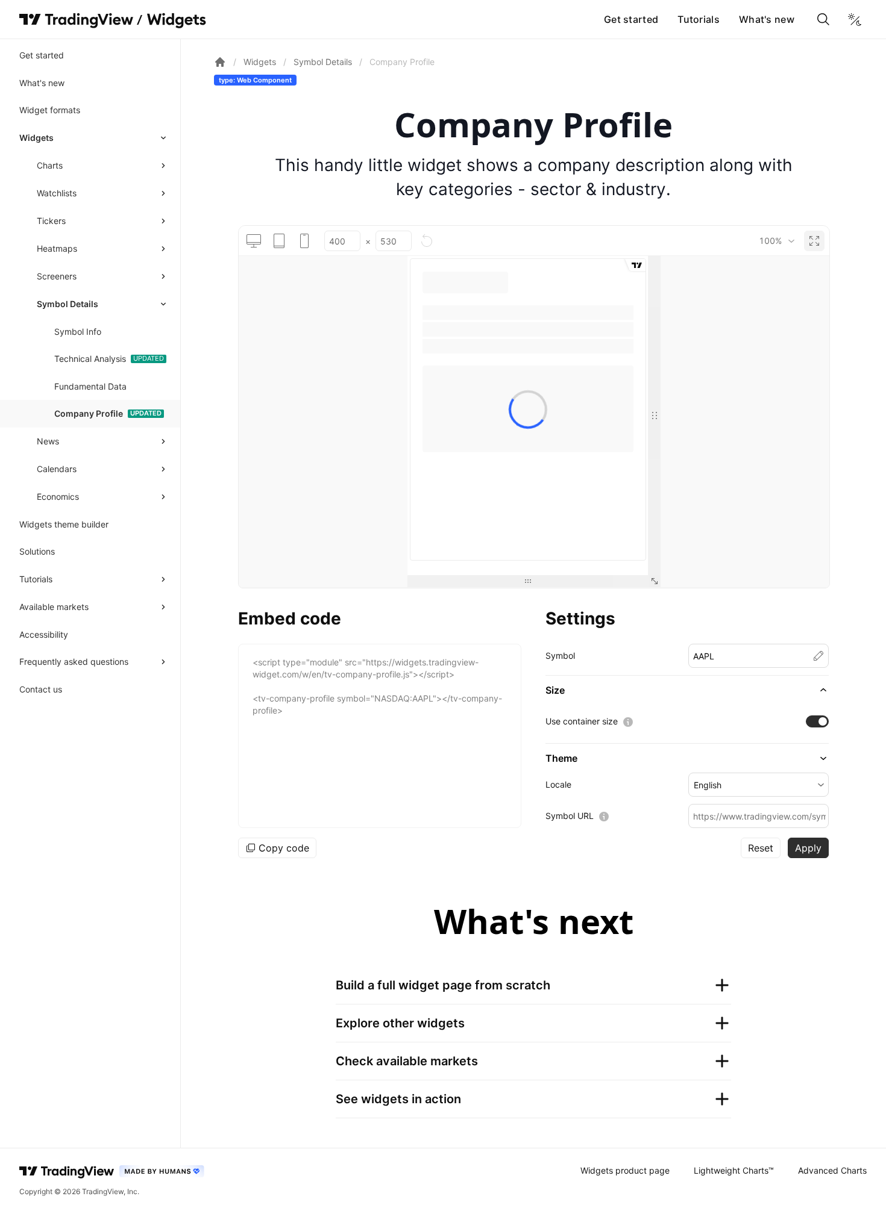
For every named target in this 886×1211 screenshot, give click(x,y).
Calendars (57, 469)
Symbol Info (77, 331)
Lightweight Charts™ (734, 1170)
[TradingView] (76, 19)
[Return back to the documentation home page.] (220, 62)
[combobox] (776, 241)
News (48, 441)
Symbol (560, 655)
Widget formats (49, 110)
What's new (766, 19)
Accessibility (43, 634)
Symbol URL (569, 816)
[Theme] (855, 19)
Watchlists (57, 193)
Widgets (36, 137)
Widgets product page (625, 1170)
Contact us (40, 689)
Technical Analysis (90, 358)
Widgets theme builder (63, 524)
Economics (58, 496)
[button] (687, 690)
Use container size (581, 721)
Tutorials (698, 19)
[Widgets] (175, 21)
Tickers (51, 221)
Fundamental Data (90, 386)
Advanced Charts (832, 1170)
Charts (50, 165)
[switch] (817, 721)
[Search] (823, 19)
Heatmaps (57, 248)
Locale (558, 784)
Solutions (37, 551)
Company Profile (88, 413)
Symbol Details (67, 304)
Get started (631, 19)
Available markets (54, 607)
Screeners (57, 276)
